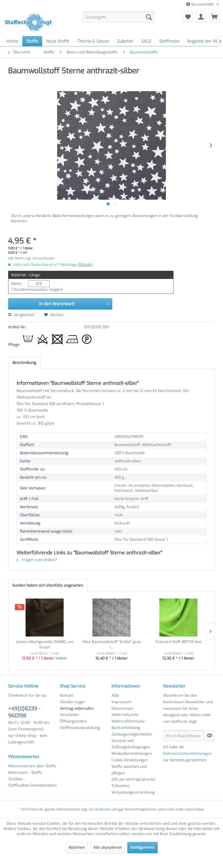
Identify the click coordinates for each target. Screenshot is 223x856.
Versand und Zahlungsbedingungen (131, 744)
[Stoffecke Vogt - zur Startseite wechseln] (30, 22)
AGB (115, 695)
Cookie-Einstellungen (130, 760)
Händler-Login (72, 702)
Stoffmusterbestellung (80, 727)
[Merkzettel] (187, 17)
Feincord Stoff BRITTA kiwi (178, 641)
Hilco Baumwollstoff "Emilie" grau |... (111, 644)
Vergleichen (24, 314)
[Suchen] (149, 17)
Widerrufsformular (128, 721)
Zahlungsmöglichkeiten (132, 734)
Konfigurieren (142, 847)
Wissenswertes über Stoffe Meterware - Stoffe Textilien (32, 772)
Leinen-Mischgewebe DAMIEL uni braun (44, 644)
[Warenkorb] (214, 17)
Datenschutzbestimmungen (187, 753)
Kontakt (66, 695)
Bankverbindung (126, 727)
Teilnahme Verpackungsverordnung (133, 789)
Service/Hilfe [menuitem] (202, 4)
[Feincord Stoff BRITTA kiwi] (178, 618)
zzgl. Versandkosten (40, 258)
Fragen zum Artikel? (38, 559)
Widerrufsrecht (125, 714)
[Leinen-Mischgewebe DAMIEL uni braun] (44, 618)
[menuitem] (118, 17)
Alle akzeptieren (107, 847)
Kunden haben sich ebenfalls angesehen (48, 585)
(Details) (85, 264)
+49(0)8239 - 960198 (24, 712)
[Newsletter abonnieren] (209, 735)
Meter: (17, 283)
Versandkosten (100, 809)
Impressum (121, 702)
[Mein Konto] (201, 17)
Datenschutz (122, 708)
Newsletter (69, 714)
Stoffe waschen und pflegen (129, 770)
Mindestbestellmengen (132, 753)
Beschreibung (24, 362)
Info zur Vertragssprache (133, 779)
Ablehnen (76, 847)
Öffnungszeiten (73, 721)
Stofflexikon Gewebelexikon (32, 785)
